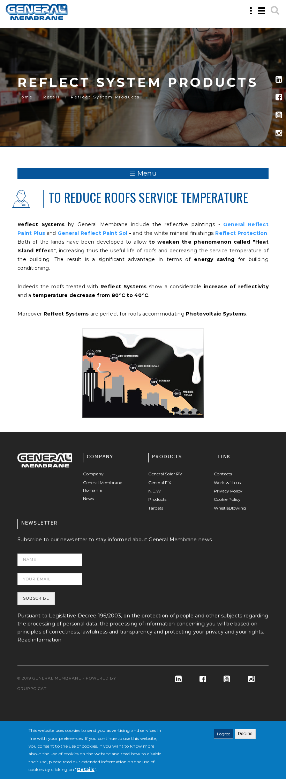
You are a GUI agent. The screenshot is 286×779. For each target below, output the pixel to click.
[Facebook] (279, 97)
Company (93, 473)
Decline (245, 733)
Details (86, 769)
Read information (39, 640)
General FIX (159, 482)
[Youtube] (279, 115)
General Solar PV (165, 473)
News (88, 498)
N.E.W (154, 491)
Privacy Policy (228, 491)
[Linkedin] (279, 79)
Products (157, 499)
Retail (51, 97)
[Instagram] (279, 133)
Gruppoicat (32, 688)
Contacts (223, 473)
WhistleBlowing (230, 508)
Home (25, 97)
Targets (155, 508)
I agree (223, 733)
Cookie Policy (227, 499)
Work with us (227, 482)
